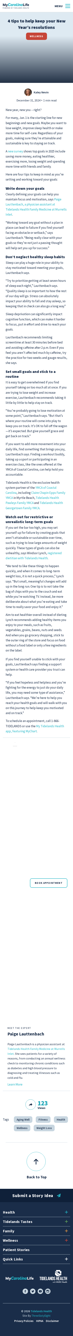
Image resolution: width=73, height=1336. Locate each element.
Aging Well (23, 1119)
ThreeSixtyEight (41, 1315)
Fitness (43, 1119)
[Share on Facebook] (41, 1110)
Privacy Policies (24, 1321)
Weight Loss (44, 1128)
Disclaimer (52, 1321)
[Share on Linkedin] (62, 1110)
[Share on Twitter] (52, 1110)
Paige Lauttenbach (25, 1034)
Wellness (36, 36)
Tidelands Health (41, 1311)
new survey (15, 151)
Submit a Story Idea (32, 1195)
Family (8, 1231)
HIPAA (39, 1321)
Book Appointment (49, 883)
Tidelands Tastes (17, 1221)
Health (61, 1119)
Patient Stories (16, 1249)
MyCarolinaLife (16, 6)
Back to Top (37, 1177)
